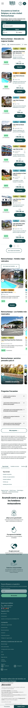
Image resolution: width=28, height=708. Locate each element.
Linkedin (5, 669)
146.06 (20, 137)
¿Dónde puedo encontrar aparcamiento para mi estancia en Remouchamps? (12, 424)
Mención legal (4, 644)
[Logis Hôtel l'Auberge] (7, 101)
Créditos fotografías (3, 660)
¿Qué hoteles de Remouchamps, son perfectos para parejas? (11, 403)
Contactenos (4, 616)
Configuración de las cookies (7, 649)
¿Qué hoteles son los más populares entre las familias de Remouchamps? (12, 410)
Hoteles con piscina (7, 474)
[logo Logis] (12, 3)
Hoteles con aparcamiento (9, 477)
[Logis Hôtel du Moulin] (7, 126)
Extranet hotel (4, 627)
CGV (2, 652)
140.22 (20, 63)
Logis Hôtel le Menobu (7, 292)
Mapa (4, 44)
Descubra (19, 67)
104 (20, 112)
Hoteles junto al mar (7, 484)
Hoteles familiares (7, 479)
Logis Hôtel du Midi (18, 149)
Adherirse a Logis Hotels (6, 624)
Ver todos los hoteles (14, 250)
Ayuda (2, 654)
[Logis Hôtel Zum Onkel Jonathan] (7, 200)
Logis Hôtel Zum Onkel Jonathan (19, 200)
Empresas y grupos (5, 635)
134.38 (20, 211)
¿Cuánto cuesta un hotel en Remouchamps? (9, 396)
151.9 (19, 88)
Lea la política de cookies (6, 701)
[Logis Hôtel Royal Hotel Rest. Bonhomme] (7, 53)
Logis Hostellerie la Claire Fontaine (19, 174)
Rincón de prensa (5, 630)
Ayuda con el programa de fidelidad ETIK (10, 619)
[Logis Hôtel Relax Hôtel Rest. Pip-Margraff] (7, 225)
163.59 (20, 237)
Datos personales (5, 646)
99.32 (19, 161)
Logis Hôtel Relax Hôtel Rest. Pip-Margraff (19, 224)
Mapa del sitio (4, 657)
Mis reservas (4, 613)
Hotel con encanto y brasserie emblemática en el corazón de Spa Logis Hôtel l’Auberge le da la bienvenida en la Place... (19, 108)
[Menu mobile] (2, 3)
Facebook (6, 666)
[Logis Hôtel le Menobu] (7, 77)
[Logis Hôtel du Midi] (7, 150)
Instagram (19, 666)
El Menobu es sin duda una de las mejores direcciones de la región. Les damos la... (10, 297)
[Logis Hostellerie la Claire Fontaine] (7, 175)
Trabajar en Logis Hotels (6, 638)
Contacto (3, 632)
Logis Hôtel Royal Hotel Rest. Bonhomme (19, 52)
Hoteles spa (5, 482)
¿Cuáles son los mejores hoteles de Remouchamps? (11, 417)
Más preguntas (13, 430)
